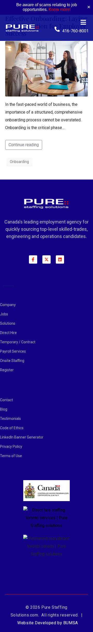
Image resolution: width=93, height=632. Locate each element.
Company (8, 305)
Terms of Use (11, 456)
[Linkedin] (60, 259)
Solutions (7, 323)
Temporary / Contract (17, 342)
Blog (3, 409)
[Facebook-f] (33, 259)
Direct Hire (8, 333)
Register (7, 370)
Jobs (4, 314)
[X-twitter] (46, 259)
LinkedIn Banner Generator (21, 437)
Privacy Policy (11, 446)
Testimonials (10, 419)
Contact (6, 400)
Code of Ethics (12, 428)
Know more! (60, 9)
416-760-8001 (75, 30)
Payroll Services (13, 351)
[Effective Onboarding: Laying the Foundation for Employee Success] (46, 68)
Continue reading (24, 144)
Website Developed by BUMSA (47, 622)
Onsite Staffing (12, 361)
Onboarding (19, 162)
